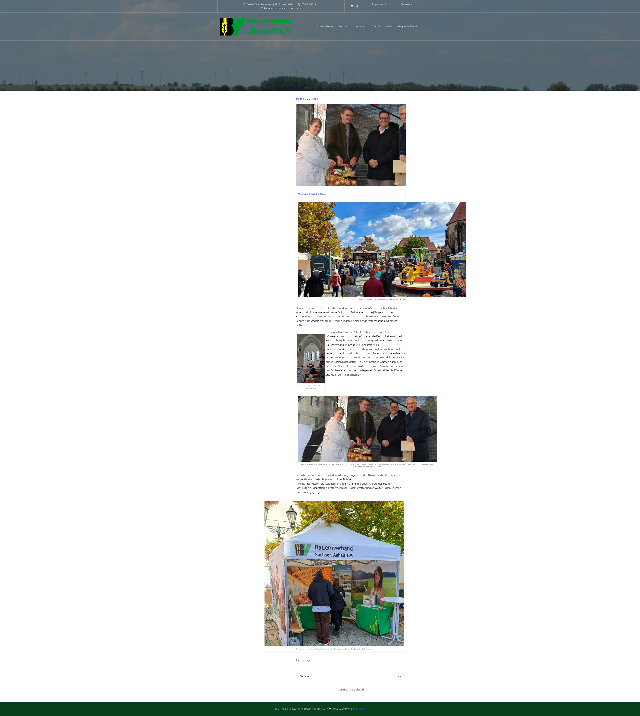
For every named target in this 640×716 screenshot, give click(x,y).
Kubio (361, 709)
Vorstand (360, 27)
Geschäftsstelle (382, 27)
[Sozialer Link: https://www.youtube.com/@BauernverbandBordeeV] (357, 6)
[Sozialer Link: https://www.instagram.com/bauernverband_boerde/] (352, 6)
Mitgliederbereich (408, 27)
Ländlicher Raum (317, 193)
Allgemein (303, 193)
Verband (344, 27)
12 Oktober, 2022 (309, 99)
